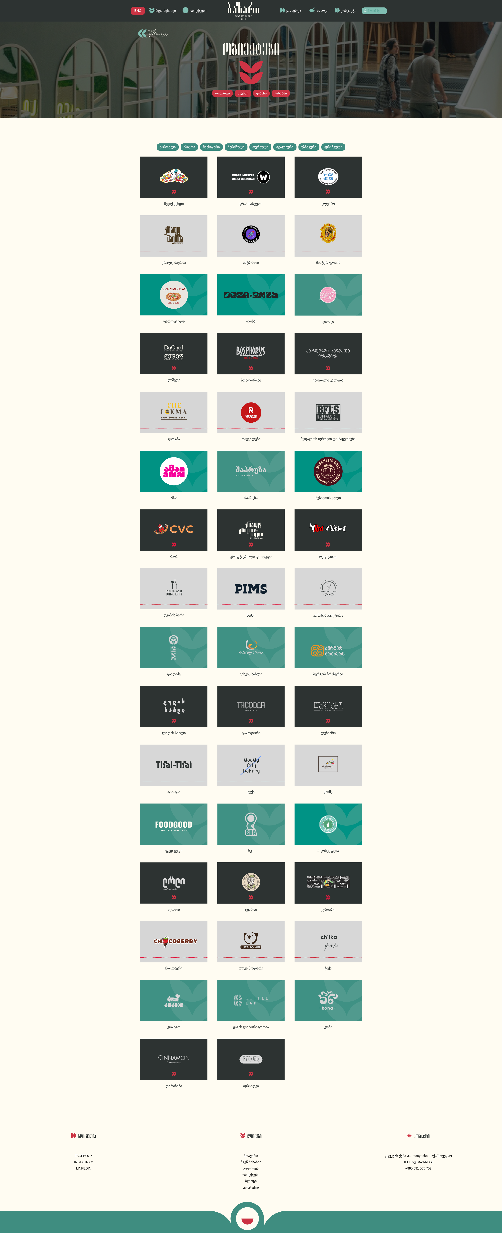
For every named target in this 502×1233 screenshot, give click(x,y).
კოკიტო (173, 1027)
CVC (174, 557)
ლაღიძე (174, 674)
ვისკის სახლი (251, 674)
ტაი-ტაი (173, 792)
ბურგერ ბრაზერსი (328, 674)
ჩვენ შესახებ (166, 11)
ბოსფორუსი (251, 380)
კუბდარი (328, 909)
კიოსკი (328, 321)
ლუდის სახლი (174, 733)
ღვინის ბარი (174, 615)
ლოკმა (174, 439)
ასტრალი (251, 263)
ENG (137, 11)
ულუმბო (328, 204)
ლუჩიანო (328, 733)
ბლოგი (322, 11)
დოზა (251, 321)
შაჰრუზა (251, 498)
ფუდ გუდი (173, 851)
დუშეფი (173, 380)
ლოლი (174, 909)
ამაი (173, 498)
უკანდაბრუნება (158, 33)
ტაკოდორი (251, 733)
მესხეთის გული (328, 498)
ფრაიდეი (251, 1086)
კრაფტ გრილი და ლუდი (251, 557)
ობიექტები (197, 11)
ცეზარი (251, 909)
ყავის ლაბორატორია (251, 1027)
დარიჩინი (174, 1086)
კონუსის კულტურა (328, 615)
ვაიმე (328, 792)
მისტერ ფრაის (328, 263)
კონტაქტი (348, 11)
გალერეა (293, 11)
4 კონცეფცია (328, 851)
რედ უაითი (328, 557)
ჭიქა (328, 968)
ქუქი (251, 792)
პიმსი (250, 615)
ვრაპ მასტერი (250, 204)
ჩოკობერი (173, 968)
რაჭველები (251, 439)
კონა (328, 1027)
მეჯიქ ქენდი (174, 204)
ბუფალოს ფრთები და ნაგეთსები (328, 439)
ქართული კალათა (328, 380)
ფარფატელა (174, 321)
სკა (251, 851)
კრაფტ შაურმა (174, 263)
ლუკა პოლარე (251, 968)
